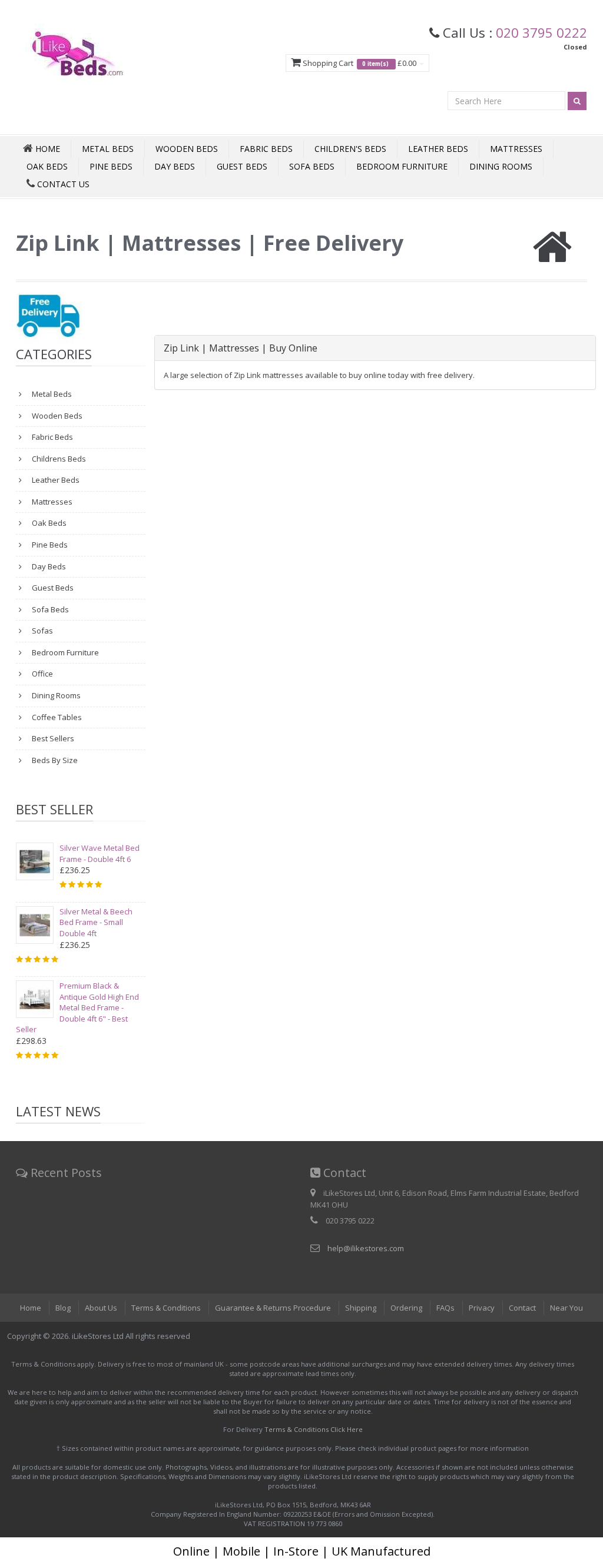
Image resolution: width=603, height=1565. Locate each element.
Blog (63, 1307)
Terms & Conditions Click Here (313, 1429)
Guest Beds (242, 166)
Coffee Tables (56, 717)
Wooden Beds (186, 148)
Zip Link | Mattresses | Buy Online (240, 347)
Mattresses (516, 148)
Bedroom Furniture (402, 166)
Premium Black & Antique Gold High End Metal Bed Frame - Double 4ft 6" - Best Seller (77, 1007)
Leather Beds (438, 148)
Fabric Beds (266, 148)
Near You (566, 1307)
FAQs (445, 1307)
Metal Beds (108, 148)
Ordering (406, 1307)
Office (41, 673)
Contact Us (62, 184)
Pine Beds (111, 166)
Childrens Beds (58, 458)
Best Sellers (52, 738)
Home (30, 1307)
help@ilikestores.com (365, 1248)
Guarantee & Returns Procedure (273, 1307)
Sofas (41, 630)
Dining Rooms (500, 166)
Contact (522, 1307)
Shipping (360, 1307)
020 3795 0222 (541, 32)
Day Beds (174, 166)
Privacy (482, 1307)
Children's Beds (350, 148)
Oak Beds (47, 166)
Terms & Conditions (166, 1307)
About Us (101, 1307)
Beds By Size (54, 760)
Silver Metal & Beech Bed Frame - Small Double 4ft (95, 922)
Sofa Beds (311, 166)
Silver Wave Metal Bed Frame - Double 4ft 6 (99, 853)
